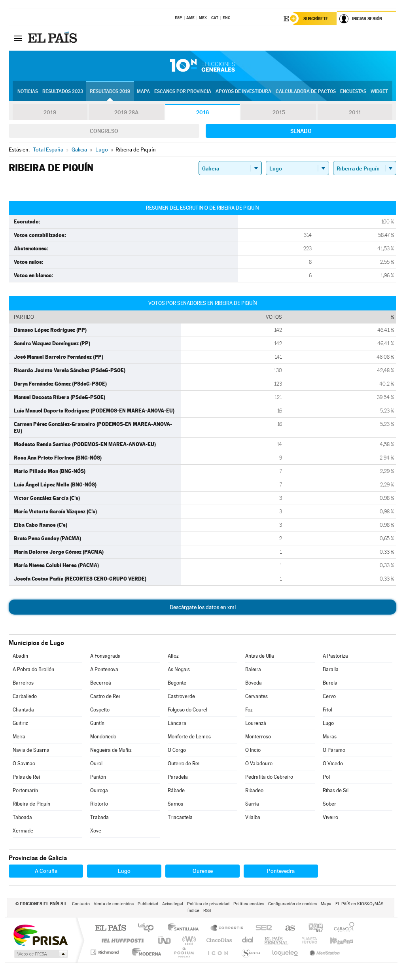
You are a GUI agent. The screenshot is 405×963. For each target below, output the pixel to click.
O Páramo (334, 750)
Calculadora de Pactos (306, 91)
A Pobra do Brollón (33, 669)
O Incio (253, 750)
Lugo (328, 723)
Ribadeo (254, 790)
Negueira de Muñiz (111, 750)
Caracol (342, 928)
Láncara (177, 723)
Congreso (104, 131)
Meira (19, 737)
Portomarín (25, 790)
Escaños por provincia (182, 91)
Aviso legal (172, 903)
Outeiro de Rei (183, 763)
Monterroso (258, 737)
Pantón (98, 777)
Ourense (203, 871)
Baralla (331, 669)
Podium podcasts (183, 952)
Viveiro (330, 817)
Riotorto (99, 804)
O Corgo (177, 750)
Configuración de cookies (292, 903)
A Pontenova (104, 669)
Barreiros (23, 683)
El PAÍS (110, 928)
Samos (175, 804)
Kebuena (334, 940)
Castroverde (181, 696)
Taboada (22, 817)
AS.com (286, 928)
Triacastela (180, 817)
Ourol (96, 763)
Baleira (253, 669)
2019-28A (126, 112)
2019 (50, 112)
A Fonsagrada (105, 656)
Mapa (143, 91)
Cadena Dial (248, 940)
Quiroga (99, 790)
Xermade (23, 831)
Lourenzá (255, 723)
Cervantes (256, 696)
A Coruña (46, 871)
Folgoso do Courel (187, 710)
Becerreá (100, 683)
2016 (202, 112)
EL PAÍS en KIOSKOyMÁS (359, 903)
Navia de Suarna (31, 750)
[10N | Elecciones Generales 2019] (202, 66)
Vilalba (252, 817)
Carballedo (25, 696)
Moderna (144, 952)
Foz (249, 710)
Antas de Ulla (259, 656)
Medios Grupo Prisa (40, 954)
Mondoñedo (103, 737)
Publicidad (148, 903)
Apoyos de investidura (243, 91)
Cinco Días (218, 940)
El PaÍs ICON (217, 952)
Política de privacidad (208, 903)
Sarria (252, 804)
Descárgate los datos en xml (203, 607)
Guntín (97, 723)
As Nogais (179, 669)
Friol (327, 710)
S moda (250, 952)
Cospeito (100, 710)
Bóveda (253, 683)
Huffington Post (121, 940)
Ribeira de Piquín (31, 804)
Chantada (23, 710)
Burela (330, 683)
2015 (279, 112)
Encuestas (353, 91)
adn (313, 928)
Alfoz (173, 656)
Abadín (20, 656)
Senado (301, 131)
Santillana (185, 928)
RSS (207, 910)
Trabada (99, 817)
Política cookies (248, 903)
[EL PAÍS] (53, 37)
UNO (165, 940)
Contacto (81, 903)
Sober (329, 804)
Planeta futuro (306, 940)
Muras (330, 737)
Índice (193, 910)
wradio (188, 940)
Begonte (177, 683)
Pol (326, 777)
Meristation (323, 952)
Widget (379, 91)
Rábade (176, 790)
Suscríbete (315, 18)
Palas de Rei (26, 777)
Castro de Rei (105, 696)
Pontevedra (281, 871)
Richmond (105, 952)
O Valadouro (259, 763)
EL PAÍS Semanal (277, 940)
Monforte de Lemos (189, 737)
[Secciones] (18, 37)
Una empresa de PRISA (40, 934)
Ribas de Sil (335, 790)
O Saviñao (24, 763)
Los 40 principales (148, 928)
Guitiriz (20, 723)
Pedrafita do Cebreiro (269, 777)
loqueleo (285, 952)
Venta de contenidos (114, 903)
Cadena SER (261, 928)
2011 (355, 112)
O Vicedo (333, 763)
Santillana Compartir (227, 928)
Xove (95, 831)
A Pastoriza (335, 656)
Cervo (329, 696)
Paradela (178, 777)
